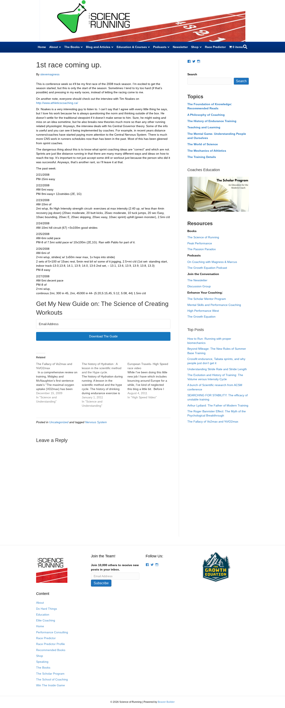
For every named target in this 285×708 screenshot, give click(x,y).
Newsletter (180, 47)
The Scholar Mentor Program (206, 298)
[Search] (245, 46)
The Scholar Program (50, 673)
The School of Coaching (52, 679)
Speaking (42, 661)
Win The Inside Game (50, 685)
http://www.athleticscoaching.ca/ (57, 103)
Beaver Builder (166, 701)
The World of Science (202, 144)
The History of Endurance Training (211, 121)
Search (192, 74)
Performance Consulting (52, 632)
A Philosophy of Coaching (206, 114)
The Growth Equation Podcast (207, 267)
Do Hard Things (46, 608)
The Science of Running (203, 237)
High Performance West (203, 310)
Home (42, 47)
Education (42, 614)
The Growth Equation (201, 316)
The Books (72, 47)
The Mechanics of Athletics (206, 150)
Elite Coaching (45, 620)
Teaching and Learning (203, 127)
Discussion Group (199, 286)
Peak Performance (199, 243)
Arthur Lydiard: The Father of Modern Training (217, 405)
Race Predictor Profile (50, 644)
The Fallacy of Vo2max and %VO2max (212, 421)
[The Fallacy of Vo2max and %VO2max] (59, 383)
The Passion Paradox (201, 249)
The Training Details (201, 157)
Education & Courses (132, 47)
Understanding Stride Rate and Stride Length (217, 369)
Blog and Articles (98, 47)
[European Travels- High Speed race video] (150, 380)
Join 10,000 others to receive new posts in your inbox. (115, 567)
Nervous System (96, 422)
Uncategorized (58, 422)
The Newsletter (197, 280)
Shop (195, 47)
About (53, 47)
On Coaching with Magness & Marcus (212, 262)
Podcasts (159, 47)
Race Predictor (215, 47)
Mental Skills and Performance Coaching (214, 305)
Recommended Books (50, 650)
